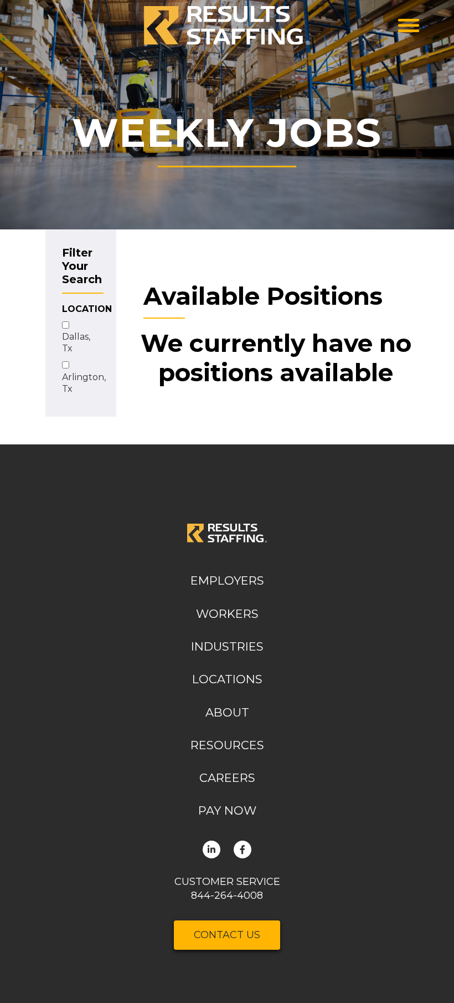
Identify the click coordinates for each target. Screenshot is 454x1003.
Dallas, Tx (76, 342)
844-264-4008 (227, 895)
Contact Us (227, 935)
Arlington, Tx (84, 383)
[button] (409, 25)
